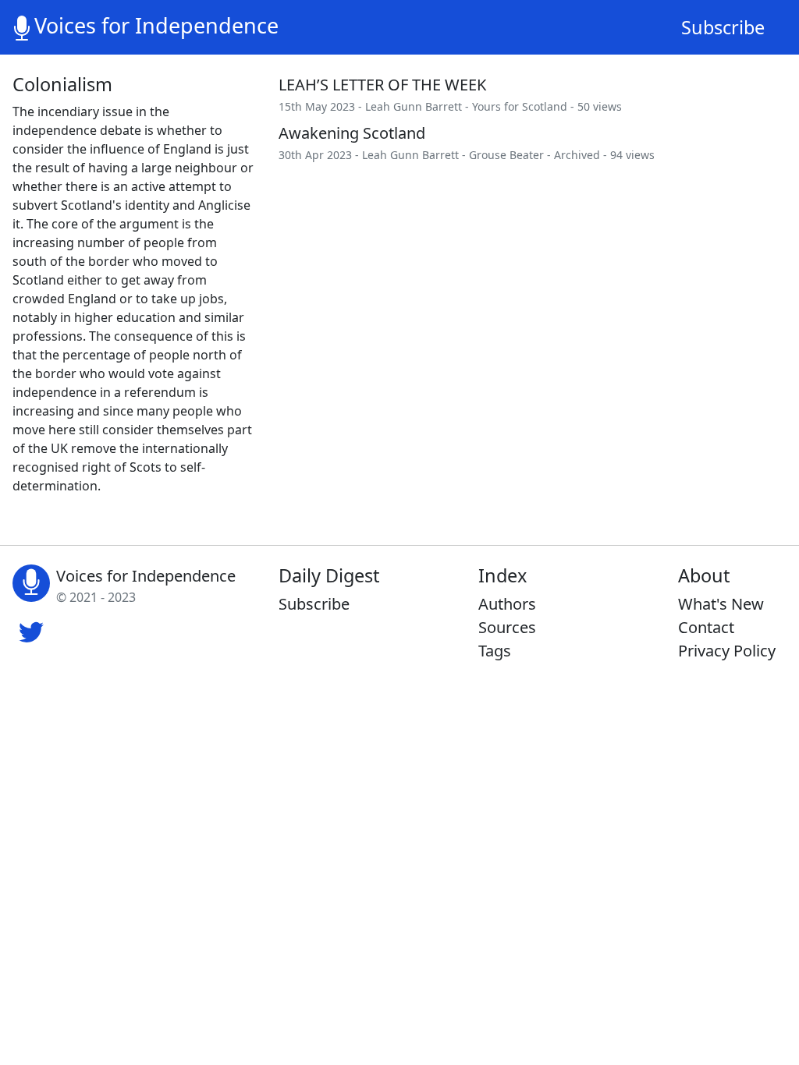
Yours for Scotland (519, 106)
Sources (507, 627)
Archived (577, 154)
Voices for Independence (156, 25)
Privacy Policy (727, 650)
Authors (507, 603)
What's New (721, 603)
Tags (494, 650)
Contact (706, 627)
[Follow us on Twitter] (31, 630)
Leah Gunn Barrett (413, 106)
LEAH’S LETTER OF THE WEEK (382, 84)
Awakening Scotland (352, 132)
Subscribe (723, 27)
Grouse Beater (506, 154)
